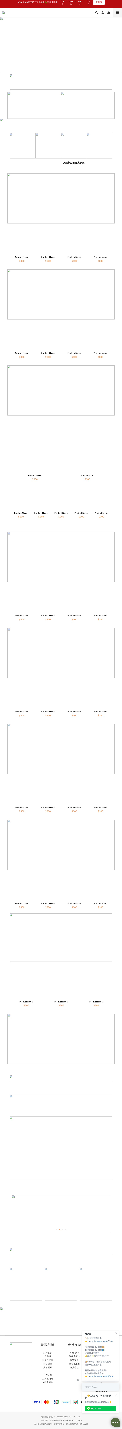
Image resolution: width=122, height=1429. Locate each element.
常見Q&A (74, 1352)
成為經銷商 (47, 1378)
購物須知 (74, 1360)
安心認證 (47, 1363)
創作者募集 (47, 1382)
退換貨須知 (74, 1356)
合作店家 (47, 1375)
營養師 (47, 1356)
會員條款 (74, 1367)
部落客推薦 (47, 1360)
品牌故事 (47, 1352)
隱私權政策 (74, 1363)
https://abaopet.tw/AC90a (100, 1341)
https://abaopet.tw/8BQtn (100, 1376)
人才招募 (47, 1367)
